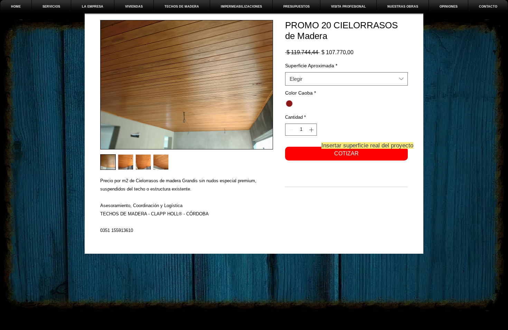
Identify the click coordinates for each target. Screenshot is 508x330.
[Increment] (312, 130)
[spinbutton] (301, 130)
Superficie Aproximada (311, 65)
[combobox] (346, 79)
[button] (134, 6)
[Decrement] (290, 130)
